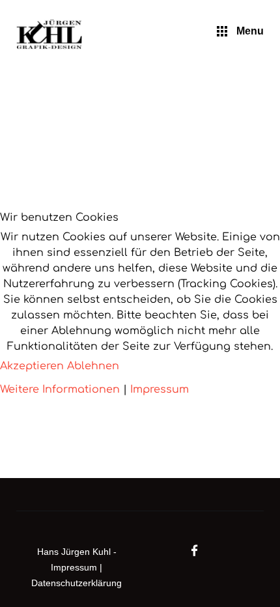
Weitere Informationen (60, 389)
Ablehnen (93, 366)
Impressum (159, 389)
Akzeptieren (32, 366)
